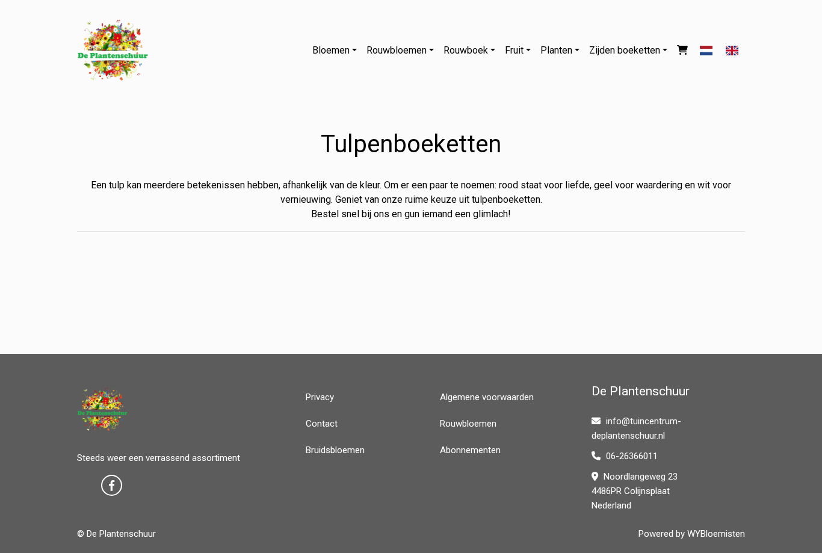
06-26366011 (631, 456)
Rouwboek (465, 50)
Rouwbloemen (396, 50)
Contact (322, 423)
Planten (556, 50)
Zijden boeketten (624, 50)
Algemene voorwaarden (487, 397)
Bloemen (331, 50)
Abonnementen (470, 450)
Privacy (320, 397)
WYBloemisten (716, 533)
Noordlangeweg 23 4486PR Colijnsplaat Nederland (635, 491)
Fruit (514, 50)
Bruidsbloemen (335, 450)
